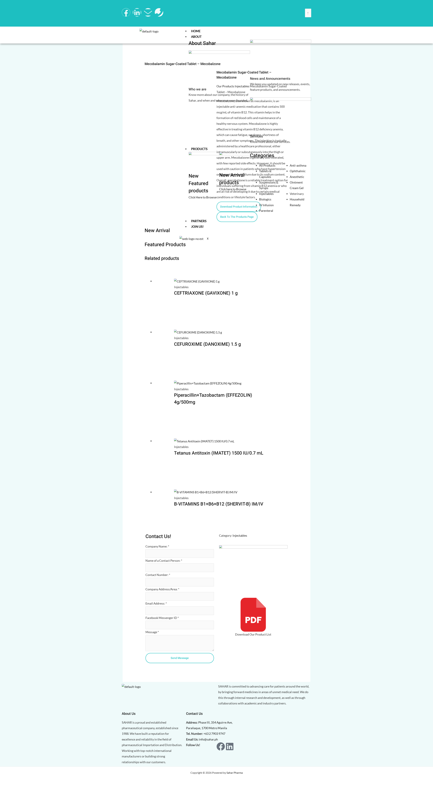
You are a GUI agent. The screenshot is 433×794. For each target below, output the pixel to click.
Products (199, 149)
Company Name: (157, 546)
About (196, 36)
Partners (199, 221)
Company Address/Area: (162, 589)
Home (195, 31)
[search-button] (308, 21)
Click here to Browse (232, 189)
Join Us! (197, 226)
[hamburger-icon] (307, 31)
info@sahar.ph (208, 739)
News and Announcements (270, 78)
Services (256, 136)
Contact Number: (157, 575)
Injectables (240, 535)
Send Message (180, 658)
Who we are (197, 89)
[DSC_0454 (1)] (169, 103)
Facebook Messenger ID (162, 618)
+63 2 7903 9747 (214, 733)
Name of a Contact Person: (163, 560)
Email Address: (156, 603)
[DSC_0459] (169, 85)
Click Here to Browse (202, 197)
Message (152, 632)
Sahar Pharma (234, 772)
